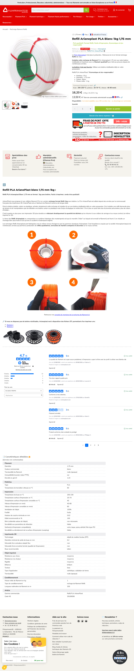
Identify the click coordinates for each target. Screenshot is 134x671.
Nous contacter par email (13, 623)
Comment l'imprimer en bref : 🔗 (84, 85)
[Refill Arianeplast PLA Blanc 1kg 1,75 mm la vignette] (6, 105)
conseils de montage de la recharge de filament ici (72, 315)
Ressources (7, 23)
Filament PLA (20, 17)
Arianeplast (102, 49)
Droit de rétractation (34, 634)
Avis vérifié (129, 356)
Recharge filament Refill (18, 29)
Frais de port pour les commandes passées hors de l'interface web (61, 623)
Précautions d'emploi (34, 637)
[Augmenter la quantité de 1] (90, 108)
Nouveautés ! (7, 17)
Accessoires (112, 17)
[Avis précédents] (83, 445)
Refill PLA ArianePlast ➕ (96, 51)
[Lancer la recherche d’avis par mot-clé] (42, 395)
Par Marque (77, 17)
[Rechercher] (86, 10)
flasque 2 (10, 327)
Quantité (75, 104)
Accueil (5, 29)
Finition (101, 17)
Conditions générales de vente (37, 624)
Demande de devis (11, 621)
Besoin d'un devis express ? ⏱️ (101, 116)
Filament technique (37, 17)
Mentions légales (33, 621)
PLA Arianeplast (80, 55)
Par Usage (90, 17)
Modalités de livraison (59, 634)
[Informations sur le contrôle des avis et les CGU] (33, 366)
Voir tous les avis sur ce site (23, 369)
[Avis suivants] (98, 445)
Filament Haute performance (58, 17)
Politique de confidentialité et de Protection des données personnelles (36, 629)
